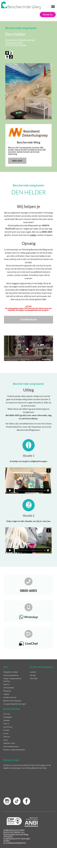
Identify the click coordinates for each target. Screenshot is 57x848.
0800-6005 (28, 590)
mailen (33, 235)
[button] (53, 7)
